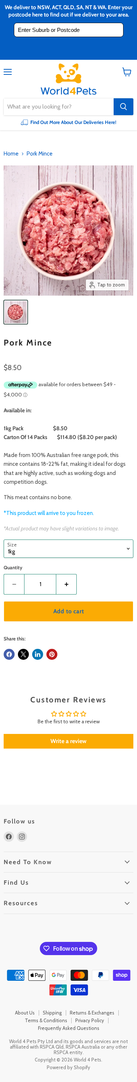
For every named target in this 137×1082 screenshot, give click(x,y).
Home (11, 154)
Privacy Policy (89, 1020)
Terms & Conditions (46, 1020)
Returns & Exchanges (92, 1013)
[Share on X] (23, 654)
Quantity (13, 567)
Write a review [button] (68, 741)
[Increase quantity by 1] (66, 584)
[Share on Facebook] (9, 654)
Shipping (52, 1013)
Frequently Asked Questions (68, 1028)
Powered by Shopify (68, 1067)
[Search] (123, 106)
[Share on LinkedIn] (37, 654)
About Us (25, 1013)
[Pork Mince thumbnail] (15, 312)
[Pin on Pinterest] (51, 654)
